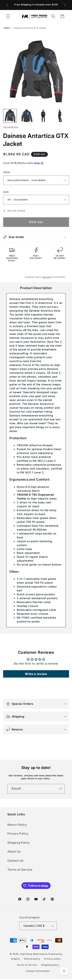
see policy (46, 277)
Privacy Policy (17, 833)
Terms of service (27, 964)
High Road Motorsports (34, 954)
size (6, 191)
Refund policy (32, 958)
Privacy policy (52, 958)
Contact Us (15, 860)
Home (7, 28)
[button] (8, 16)
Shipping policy (50, 964)
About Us (13, 851)
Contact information (38, 971)
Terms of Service (19, 869)
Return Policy (17, 824)
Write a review (36, 674)
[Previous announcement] (7, 5)
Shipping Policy (18, 842)
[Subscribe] (60, 789)
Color (7, 172)
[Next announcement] (65, 5)
